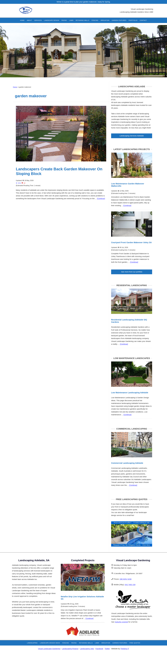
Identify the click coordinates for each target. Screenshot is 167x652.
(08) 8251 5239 (125, 579)
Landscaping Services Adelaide (132, 136)
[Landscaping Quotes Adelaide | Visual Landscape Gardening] (131, 546)
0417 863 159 (130, 585)
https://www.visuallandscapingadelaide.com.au (31, 11)
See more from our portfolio (131, 272)
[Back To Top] (160, 649)
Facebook (99, 649)
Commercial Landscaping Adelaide (127, 463)
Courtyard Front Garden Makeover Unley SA (131, 242)
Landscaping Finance (70, 649)
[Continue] (101, 199)
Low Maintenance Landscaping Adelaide (129, 393)
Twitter (107, 649)
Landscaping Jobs (87, 649)
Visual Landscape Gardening (49, 649)
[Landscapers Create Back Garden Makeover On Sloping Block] (61, 162)
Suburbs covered (121, 622)
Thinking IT (124, 649)
